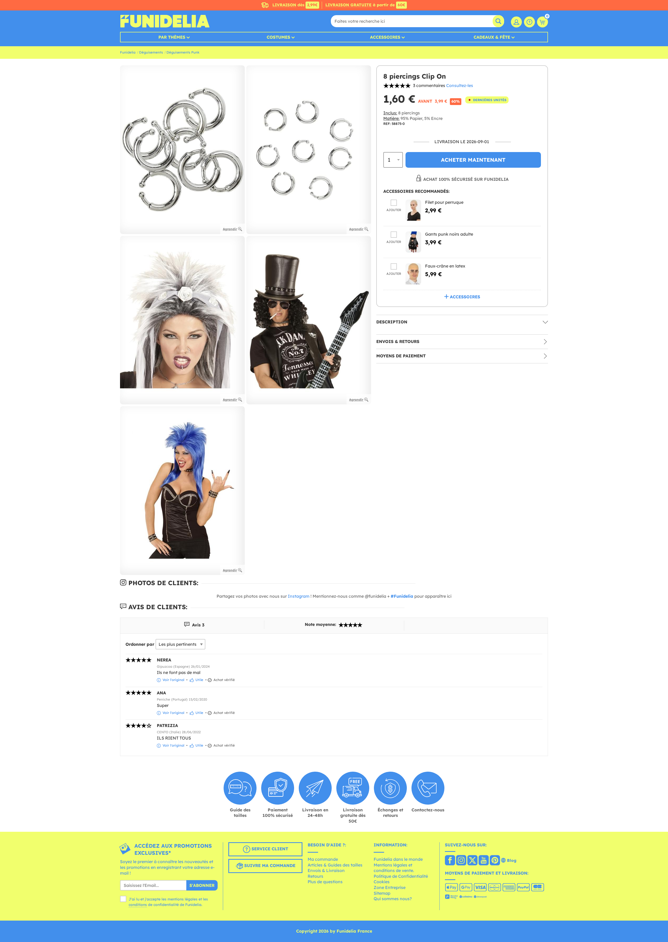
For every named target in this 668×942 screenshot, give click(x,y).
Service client (269, 849)
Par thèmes (171, 37)
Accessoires (385, 37)
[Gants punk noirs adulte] (413, 242)
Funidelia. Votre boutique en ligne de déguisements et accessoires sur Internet (165, 21)
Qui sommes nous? (393, 898)
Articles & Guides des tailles (335, 865)
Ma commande (323, 859)
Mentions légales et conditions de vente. (394, 867)
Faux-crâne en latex (445, 266)
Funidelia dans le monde (398, 859)
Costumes (278, 37)
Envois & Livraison (326, 870)
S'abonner (201, 885)
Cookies (382, 881)
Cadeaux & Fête (492, 37)
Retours (315, 876)
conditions (138, 904)
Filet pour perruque (444, 202)
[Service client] (529, 21)
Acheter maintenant (473, 159)
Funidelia (127, 52)
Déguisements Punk (182, 52)
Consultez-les (459, 85)
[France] (450, 861)
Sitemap (382, 893)
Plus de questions (325, 881)
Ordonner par (140, 644)
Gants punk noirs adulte (449, 234)
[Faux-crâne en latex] (413, 273)
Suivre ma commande (269, 865)
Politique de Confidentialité (401, 876)
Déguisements (151, 52)
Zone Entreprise (389, 887)
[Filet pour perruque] (413, 210)
